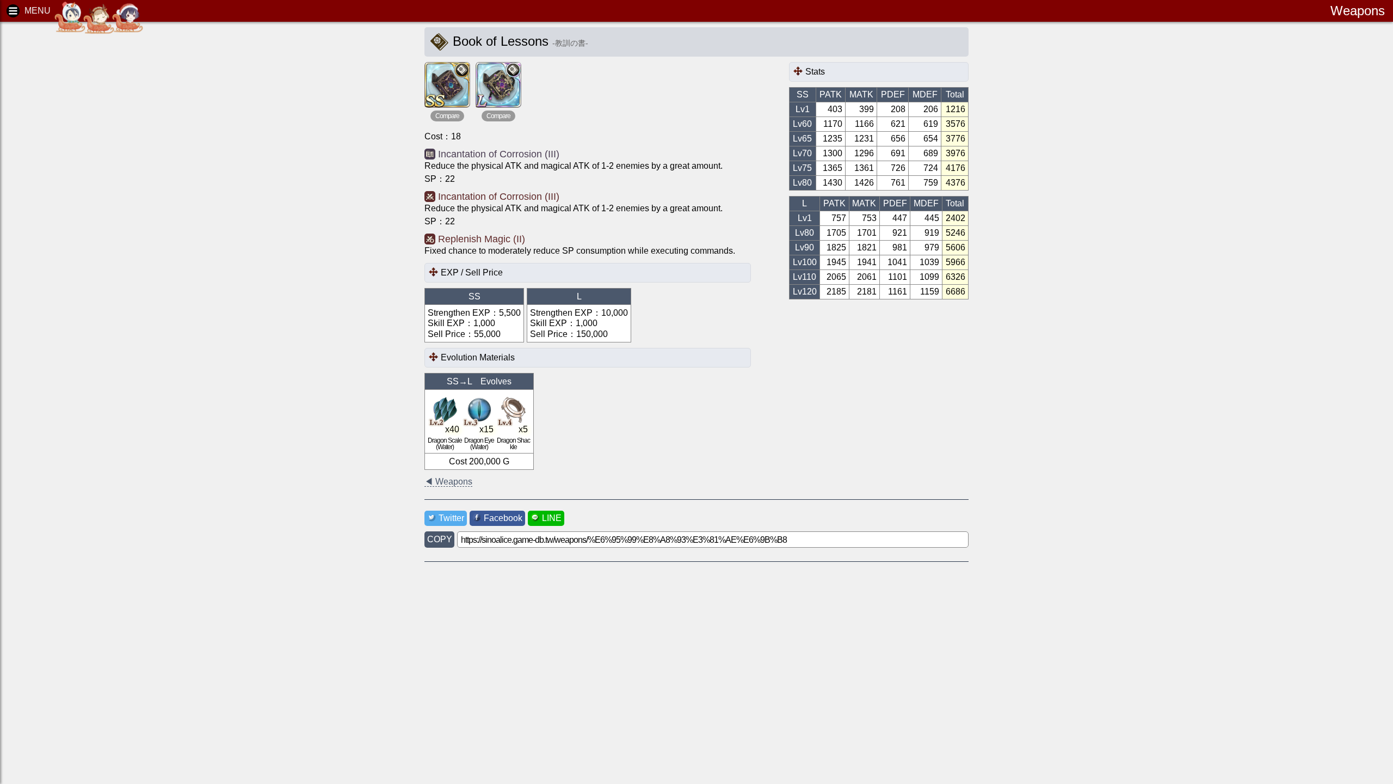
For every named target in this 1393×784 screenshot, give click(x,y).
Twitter (451, 518)
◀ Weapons (448, 481)
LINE (552, 518)
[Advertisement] (92, 196)
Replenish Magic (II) (481, 239)
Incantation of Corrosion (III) (498, 154)
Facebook (503, 518)
